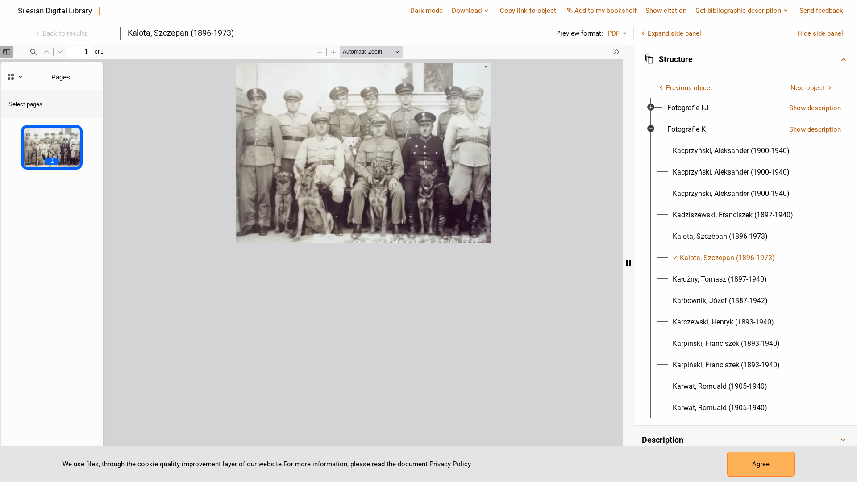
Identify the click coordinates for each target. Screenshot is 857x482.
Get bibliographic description (738, 11)
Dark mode (426, 11)
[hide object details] (628, 263)
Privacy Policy (450, 464)
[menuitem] (688, 108)
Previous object (689, 88)
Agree (761, 464)
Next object (807, 88)
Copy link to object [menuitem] (528, 11)
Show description (815, 108)
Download (467, 11)
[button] (745, 59)
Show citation (665, 11)
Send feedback (821, 11)
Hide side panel (820, 33)
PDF (613, 33)
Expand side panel (674, 33)
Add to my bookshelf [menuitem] (605, 11)
